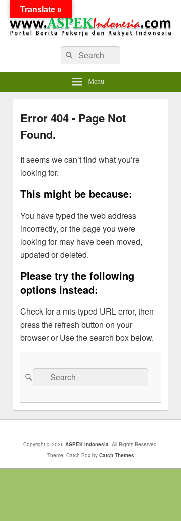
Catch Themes (116, 455)
